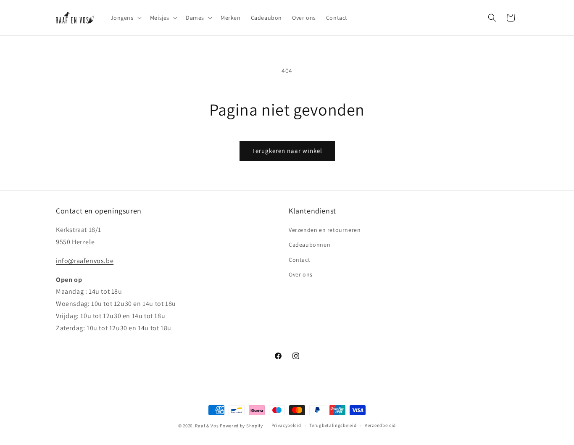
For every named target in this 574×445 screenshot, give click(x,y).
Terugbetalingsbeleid (332, 425)
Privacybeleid (286, 425)
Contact (299, 259)
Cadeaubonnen (309, 244)
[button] (125, 17)
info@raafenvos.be (84, 260)
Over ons (301, 274)
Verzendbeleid (380, 425)
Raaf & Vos (207, 426)
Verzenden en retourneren (325, 230)
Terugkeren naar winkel (287, 151)
